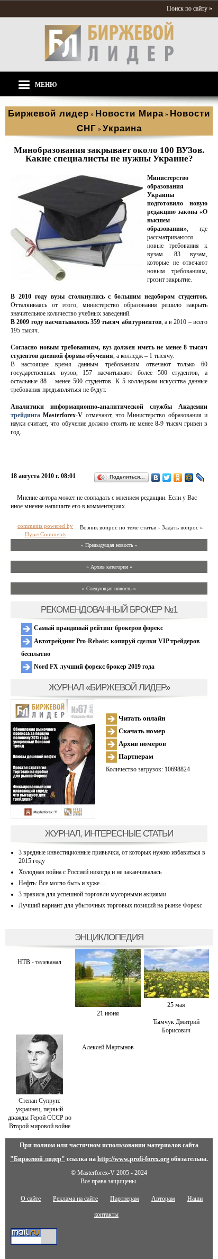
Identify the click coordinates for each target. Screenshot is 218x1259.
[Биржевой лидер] (109, 62)
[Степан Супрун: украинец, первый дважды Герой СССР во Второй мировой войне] (39, 1092)
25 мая (176, 1005)
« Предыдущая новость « (109, 545)
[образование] (77, 278)
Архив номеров (141, 744)
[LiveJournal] (200, 477)
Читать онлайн (141, 718)
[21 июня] (107, 1005)
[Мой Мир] (189, 477)
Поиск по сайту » (189, 8)
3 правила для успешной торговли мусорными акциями (92, 894)
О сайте (31, 1198)
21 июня (108, 1013)
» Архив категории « (109, 567)
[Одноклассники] (178, 477)
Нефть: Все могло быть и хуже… (62, 883)
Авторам (163, 1198)
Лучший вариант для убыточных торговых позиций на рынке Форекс (110, 905)
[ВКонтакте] (155, 477)
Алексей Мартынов (108, 1047)
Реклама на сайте (75, 1198)
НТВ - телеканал (39, 962)
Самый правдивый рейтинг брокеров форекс (97, 628)
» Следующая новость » (109, 588)
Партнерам (135, 756)
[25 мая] (176, 996)
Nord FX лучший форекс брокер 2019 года (93, 666)
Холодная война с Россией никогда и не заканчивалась (90, 872)
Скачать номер (141, 731)
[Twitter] (166, 477)
